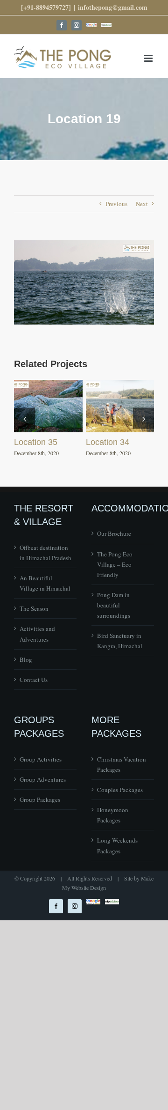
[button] (24, 418)
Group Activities (41, 759)
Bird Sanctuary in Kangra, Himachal (119, 640)
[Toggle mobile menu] (149, 58)
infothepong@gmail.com (112, 7)
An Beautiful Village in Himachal (45, 583)
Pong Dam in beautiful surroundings (113, 605)
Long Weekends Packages (117, 845)
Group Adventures (43, 779)
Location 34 (107, 442)
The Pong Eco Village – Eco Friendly (115, 564)
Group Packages (40, 799)
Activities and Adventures (37, 633)
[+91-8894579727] (46, 7)
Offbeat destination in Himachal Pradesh (45, 552)
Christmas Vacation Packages (121, 764)
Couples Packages (120, 789)
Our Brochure (114, 533)
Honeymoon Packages (112, 815)
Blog (26, 659)
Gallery (48, 406)
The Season (34, 608)
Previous (116, 204)
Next (142, 204)
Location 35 (35, 442)
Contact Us (34, 679)
